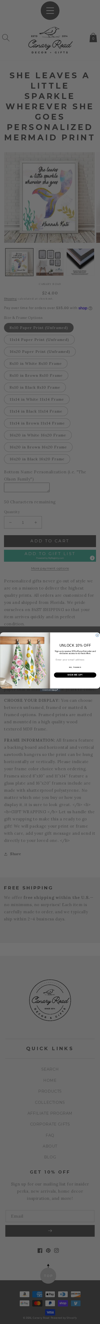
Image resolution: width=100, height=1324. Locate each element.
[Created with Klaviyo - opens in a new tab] (50, 690)
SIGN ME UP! (75, 675)
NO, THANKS (75, 667)
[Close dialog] (97, 635)
